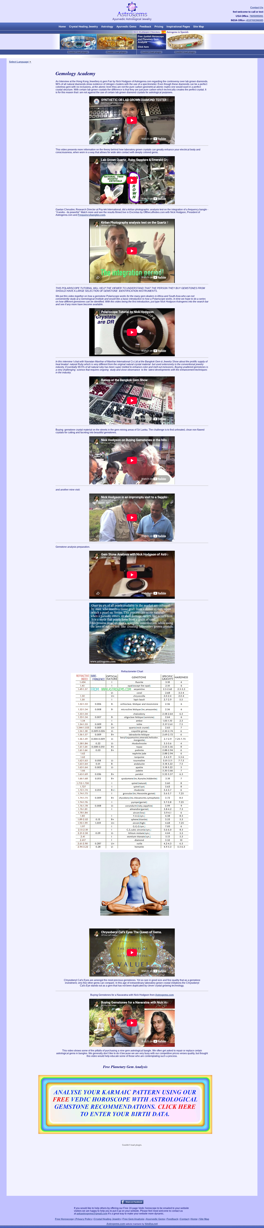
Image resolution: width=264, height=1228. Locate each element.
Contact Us (256, 7)
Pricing (158, 26)
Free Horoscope (64, 1219)
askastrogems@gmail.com (92, 1213)
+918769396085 (254, 20)
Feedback (145, 26)
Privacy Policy (83, 1219)
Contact (184, 1219)
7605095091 (256, 16)
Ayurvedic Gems (126, 26)
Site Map (198, 26)
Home (62, 26)
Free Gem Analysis (133, 1219)
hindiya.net (151, 1224)
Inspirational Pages (178, 26)
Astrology (107, 26)
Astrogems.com (164, 995)
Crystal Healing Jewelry (83, 26)
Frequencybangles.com (91, 215)
